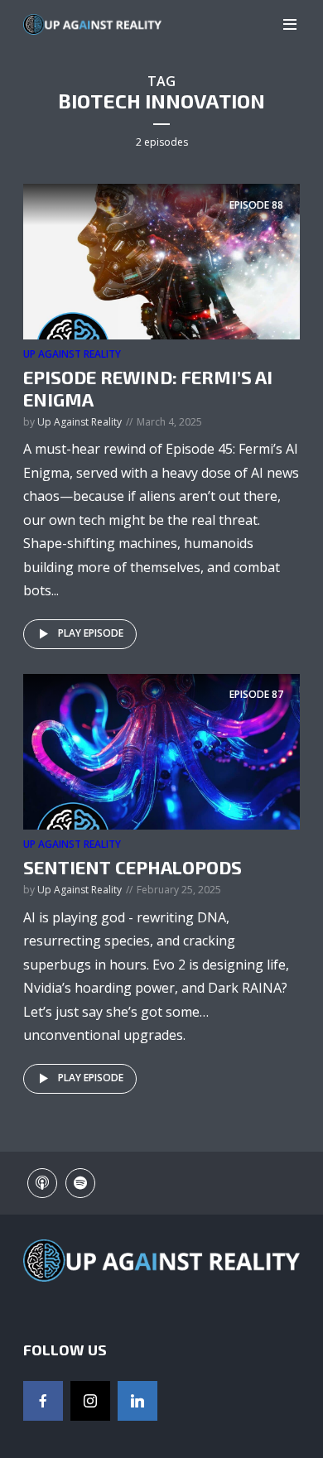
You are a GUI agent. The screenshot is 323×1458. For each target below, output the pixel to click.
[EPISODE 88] (161, 261)
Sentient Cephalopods (132, 867)
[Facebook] (43, 1401)
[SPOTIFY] (80, 1183)
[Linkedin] (137, 1401)
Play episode (90, 633)
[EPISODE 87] (161, 750)
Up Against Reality (72, 354)
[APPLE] (42, 1183)
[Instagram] (90, 1401)
